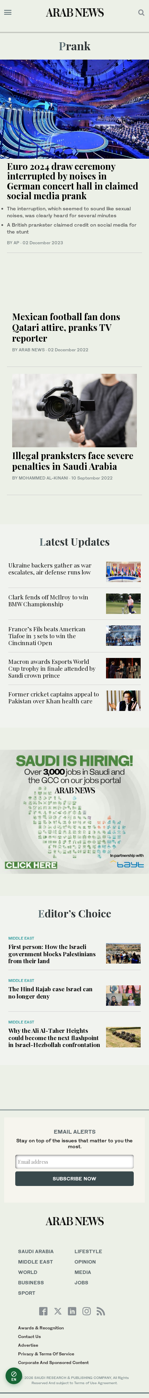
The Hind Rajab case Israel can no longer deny (50, 992)
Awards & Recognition (41, 1327)
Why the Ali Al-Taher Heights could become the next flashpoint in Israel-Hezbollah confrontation (54, 1037)
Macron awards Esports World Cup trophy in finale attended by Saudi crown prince (52, 668)
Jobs (81, 1282)
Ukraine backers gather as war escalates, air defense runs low (49, 568)
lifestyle (88, 1251)
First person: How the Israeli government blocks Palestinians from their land (52, 954)
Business (31, 1282)
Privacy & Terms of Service (46, 1353)
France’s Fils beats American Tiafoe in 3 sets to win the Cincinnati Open (47, 636)
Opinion (85, 1262)
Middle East (21, 938)
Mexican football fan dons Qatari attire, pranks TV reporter (66, 327)
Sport (26, 1293)
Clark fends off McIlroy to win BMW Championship (48, 600)
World (27, 1272)
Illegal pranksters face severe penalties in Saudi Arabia (72, 460)
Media (82, 1272)
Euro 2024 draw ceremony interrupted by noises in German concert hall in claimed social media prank (72, 181)
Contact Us (29, 1336)
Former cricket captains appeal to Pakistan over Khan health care (53, 697)
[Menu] (7, 12)
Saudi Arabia (36, 1251)
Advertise (28, 1345)
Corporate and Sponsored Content (53, 1362)
